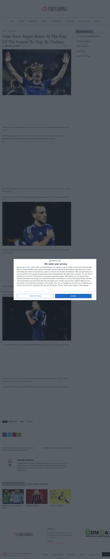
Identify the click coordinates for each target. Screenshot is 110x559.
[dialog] (55, 279)
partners (28, 267)
